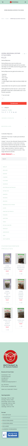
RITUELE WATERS (7, 225)
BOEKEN (5, 173)
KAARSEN (5, 194)
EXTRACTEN (6, 191)
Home (2, 18)
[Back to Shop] (24, 53)
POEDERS (5, 215)
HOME (25, 4)
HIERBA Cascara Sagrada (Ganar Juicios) (20, 295)
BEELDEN (5, 170)
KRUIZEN (5, 201)
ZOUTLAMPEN (6, 239)
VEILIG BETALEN (6, 415)
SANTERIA (5, 218)
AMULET (5, 166)
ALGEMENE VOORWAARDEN (9, 429)
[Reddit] (16, 112)
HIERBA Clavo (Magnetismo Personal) (21, 267)
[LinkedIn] (14, 112)
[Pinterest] (10, 112)
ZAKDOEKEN (6, 232)
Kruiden (7, 18)
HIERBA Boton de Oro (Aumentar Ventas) (7, 295)
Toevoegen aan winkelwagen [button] (6, 274)
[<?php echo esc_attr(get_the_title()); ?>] (8, 274)
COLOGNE (5, 180)
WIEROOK (5, 228)
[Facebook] (6, 112)
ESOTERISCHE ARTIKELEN (9, 187)
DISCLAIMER (5, 426)
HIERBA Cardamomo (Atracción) (7, 267)
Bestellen (15, 103)
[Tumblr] (12, 112)
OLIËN (4, 208)
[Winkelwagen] (2, 2)
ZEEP (4, 235)
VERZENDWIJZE (6, 417)
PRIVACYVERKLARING (7, 420)
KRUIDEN (5, 197)
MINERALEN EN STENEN (9, 204)
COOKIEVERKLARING (7, 423)
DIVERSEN (5, 184)
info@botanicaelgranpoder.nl (8, 381)
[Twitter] (8, 112)
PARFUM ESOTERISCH (8, 211)
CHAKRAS (5, 177)
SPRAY (4, 221)
